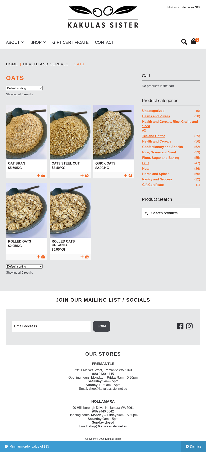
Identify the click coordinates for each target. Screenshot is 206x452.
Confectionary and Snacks (162, 147)
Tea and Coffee (153, 136)
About (13, 42)
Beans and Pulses (156, 116)
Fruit (145, 163)
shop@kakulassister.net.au (108, 388)
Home (12, 64)
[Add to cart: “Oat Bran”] (26, 175)
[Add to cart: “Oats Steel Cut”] (70, 175)
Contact (104, 42)
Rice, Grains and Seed (159, 152)
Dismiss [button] (195, 446)
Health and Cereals (45, 64)
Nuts (145, 168)
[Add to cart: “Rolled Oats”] (26, 257)
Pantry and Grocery (157, 179)
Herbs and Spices (155, 174)
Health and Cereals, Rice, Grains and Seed (170, 124)
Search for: (184, 42)
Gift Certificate (70, 42)
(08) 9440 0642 (103, 411)
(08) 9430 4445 (103, 374)
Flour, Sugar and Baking (160, 157)
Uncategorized (153, 110)
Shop (36, 42)
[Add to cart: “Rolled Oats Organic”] (70, 257)
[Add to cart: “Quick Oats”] (113, 175)
